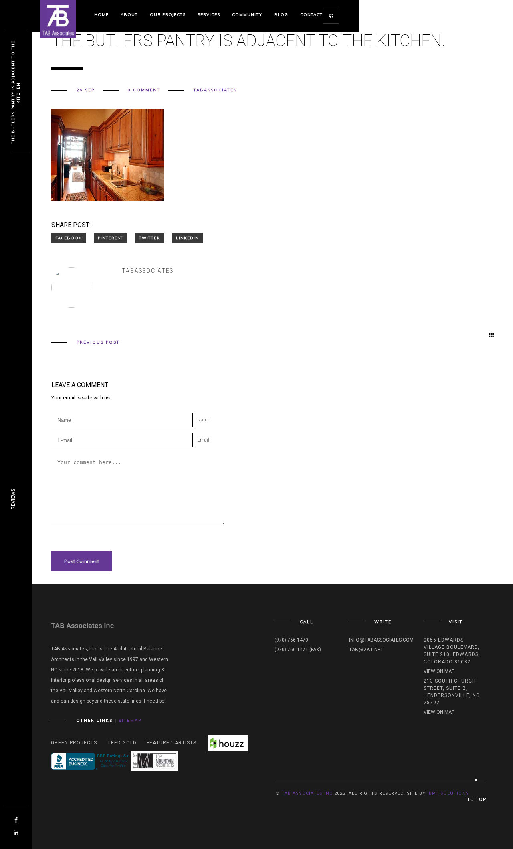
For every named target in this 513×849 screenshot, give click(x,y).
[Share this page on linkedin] (187, 238)
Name (203, 420)
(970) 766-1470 (291, 640)
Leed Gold (122, 743)
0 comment (144, 90)
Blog (281, 14)
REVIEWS (13, 499)
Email (203, 440)
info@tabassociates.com (381, 640)
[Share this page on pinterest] (110, 238)
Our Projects (168, 14)
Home (101, 14)
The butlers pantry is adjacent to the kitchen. (15, 92)
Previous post (98, 342)
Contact (311, 14)
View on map (439, 671)
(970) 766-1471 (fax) (298, 649)
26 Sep (86, 90)
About (129, 14)
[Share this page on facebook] (68, 238)
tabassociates (215, 90)
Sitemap (130, 720)
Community (247, 14)
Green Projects (74, 743)
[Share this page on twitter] (149, 238)
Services (209, 14)
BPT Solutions (449, 793)
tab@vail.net (366, 649)
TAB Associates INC (307, 793)
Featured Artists (171, 743)
